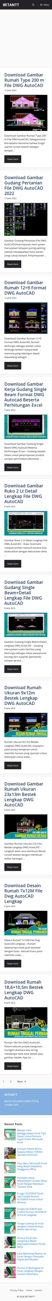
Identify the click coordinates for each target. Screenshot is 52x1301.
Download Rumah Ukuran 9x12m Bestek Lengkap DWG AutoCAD (22, 695)
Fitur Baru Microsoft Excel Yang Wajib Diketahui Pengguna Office (32, 1166)
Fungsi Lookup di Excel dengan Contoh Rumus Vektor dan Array (30, 1226)
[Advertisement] (26, 37)
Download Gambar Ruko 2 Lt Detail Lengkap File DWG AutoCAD (23, 493)
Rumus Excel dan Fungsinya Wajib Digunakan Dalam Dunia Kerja (31, 1242)
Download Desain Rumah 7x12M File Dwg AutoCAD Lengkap (23, 893)
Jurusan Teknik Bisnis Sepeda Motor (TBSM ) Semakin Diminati (30, 1151)
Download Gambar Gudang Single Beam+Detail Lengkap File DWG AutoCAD (23, 592)
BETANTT (11, 4)
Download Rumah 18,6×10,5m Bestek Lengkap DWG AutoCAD (23, 990)
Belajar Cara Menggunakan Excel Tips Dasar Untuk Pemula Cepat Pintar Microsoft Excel (31, 1136)
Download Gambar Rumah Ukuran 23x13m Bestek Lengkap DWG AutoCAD (23, 794)
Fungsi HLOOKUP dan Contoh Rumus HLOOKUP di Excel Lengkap (31, 1212)
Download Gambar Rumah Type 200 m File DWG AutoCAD (24, 80)
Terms (29, 1290)
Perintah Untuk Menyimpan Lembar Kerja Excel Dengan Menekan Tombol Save (32, 1182)
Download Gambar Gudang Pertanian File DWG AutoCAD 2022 (23, 185)
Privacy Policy (17, 1290)
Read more (12, 159)
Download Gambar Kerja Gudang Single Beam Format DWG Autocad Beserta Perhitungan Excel (25, 394)
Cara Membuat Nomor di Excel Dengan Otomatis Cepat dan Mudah (31, 1256)
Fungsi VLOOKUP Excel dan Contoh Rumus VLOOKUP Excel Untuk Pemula (30, 1198)
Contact (38, 1290)
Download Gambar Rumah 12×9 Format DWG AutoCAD (25, 287)
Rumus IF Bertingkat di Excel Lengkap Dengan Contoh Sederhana (30, 1271)
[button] (33, 4)
